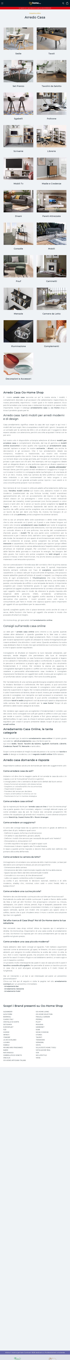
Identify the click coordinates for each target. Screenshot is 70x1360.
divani (50, 448)
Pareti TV (17, 746)
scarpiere (46, 570)
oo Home (55, 408)
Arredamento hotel (12, 991)
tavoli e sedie (17, 700)
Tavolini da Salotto (32, 744)
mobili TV (25, 533)
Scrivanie (54, 744)
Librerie (62, 744)
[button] (2, 3)
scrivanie (41, 448)
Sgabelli (45, 744)
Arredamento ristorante (14, 989)
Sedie (14, 744)
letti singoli (54, 554)
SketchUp (13, 817)
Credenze (7, 746)
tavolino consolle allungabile (16, 965)
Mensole (25, 746)
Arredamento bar (11, 986)
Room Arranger (41, 817)
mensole (7, 543)
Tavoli (20, 744)
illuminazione (40, 578)
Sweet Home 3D (25, 817)
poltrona (22, 514)
